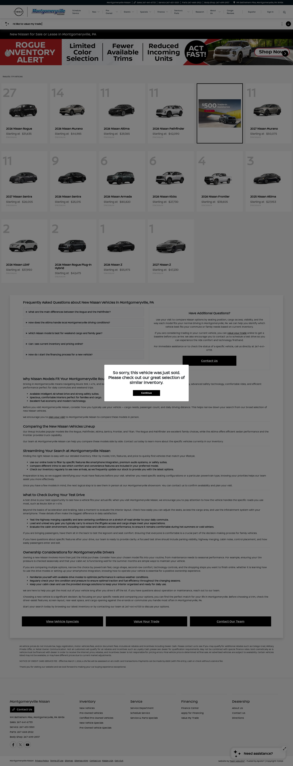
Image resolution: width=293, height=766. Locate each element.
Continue (146, 392)
